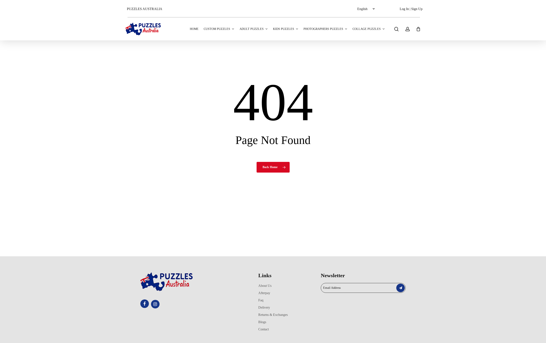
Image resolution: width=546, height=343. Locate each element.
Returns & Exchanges (273, 315)
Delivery (264, 307)
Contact (263, 329)
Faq (260, 300)
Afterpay (264, 293)
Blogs (262, 322)
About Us (265, 285)
